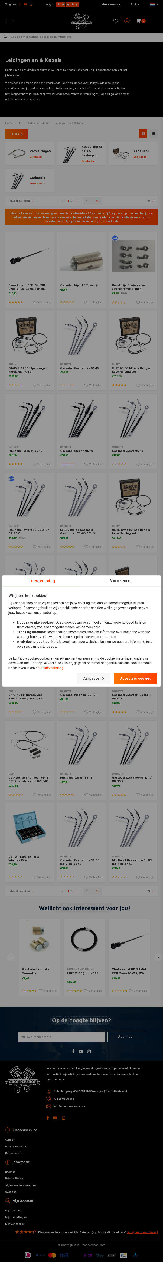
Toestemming (42, 580)
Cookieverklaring (50, 668)
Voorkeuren (121, 580)
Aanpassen (92, 678)
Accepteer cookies (135, 678)
